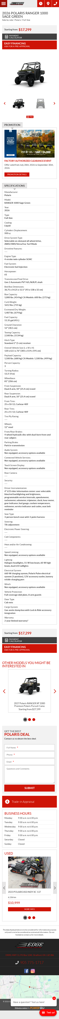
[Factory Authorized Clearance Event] (29, 144)
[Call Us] (55, 3)
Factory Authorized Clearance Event (27, 161)
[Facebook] (26, 971)
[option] (29, 74)
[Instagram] (33, 971)
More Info (29, 909)
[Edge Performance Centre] (22, 3)
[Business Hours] (40, 3)
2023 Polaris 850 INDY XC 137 (24, 892)
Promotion (12, 124)
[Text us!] (48, 1013)
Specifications (14, 185)
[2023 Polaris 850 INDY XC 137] (29, 872)
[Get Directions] (48, 3)
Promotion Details (16, 174)
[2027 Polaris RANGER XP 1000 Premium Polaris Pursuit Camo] (29, 686)
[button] (4, 103)
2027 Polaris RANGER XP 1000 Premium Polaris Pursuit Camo (29, 704)
